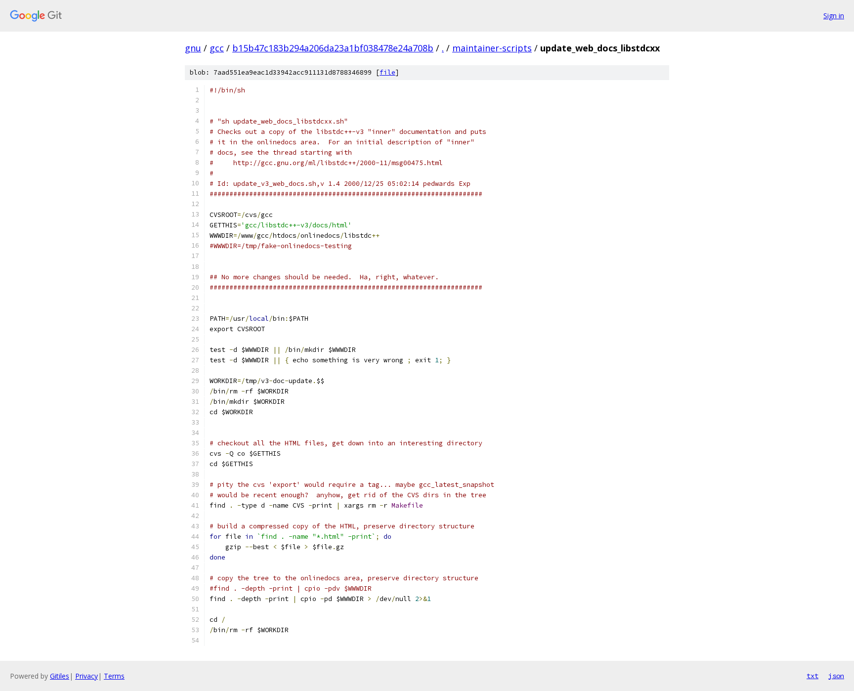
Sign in (833, 15)
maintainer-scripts (492, 48)
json (836, 675)
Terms (114, 676)
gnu (193, 48)
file (387, 72)
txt (812, 675)
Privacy (86, 676)
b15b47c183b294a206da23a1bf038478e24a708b (332, 48)
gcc (217, 48)
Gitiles (59, 676)
